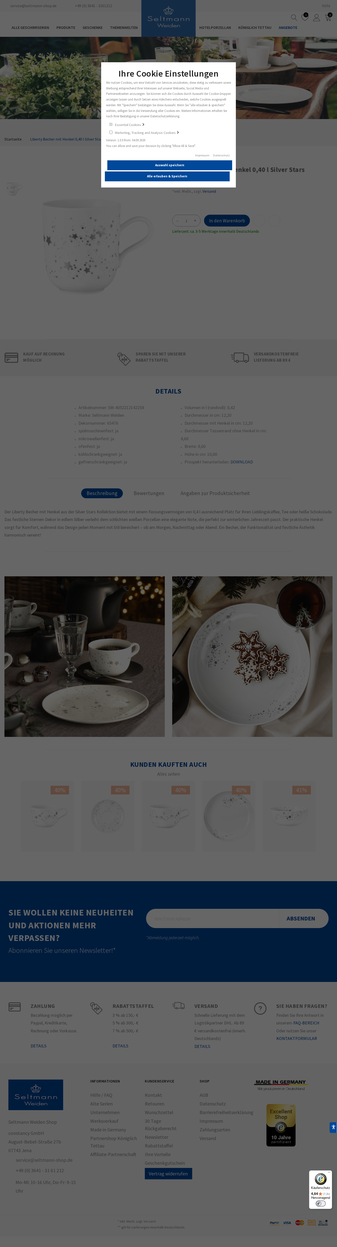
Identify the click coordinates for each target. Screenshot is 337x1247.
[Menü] (329, 1173)
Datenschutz (221, 155)
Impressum (202, 155)
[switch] (321, 1203)
